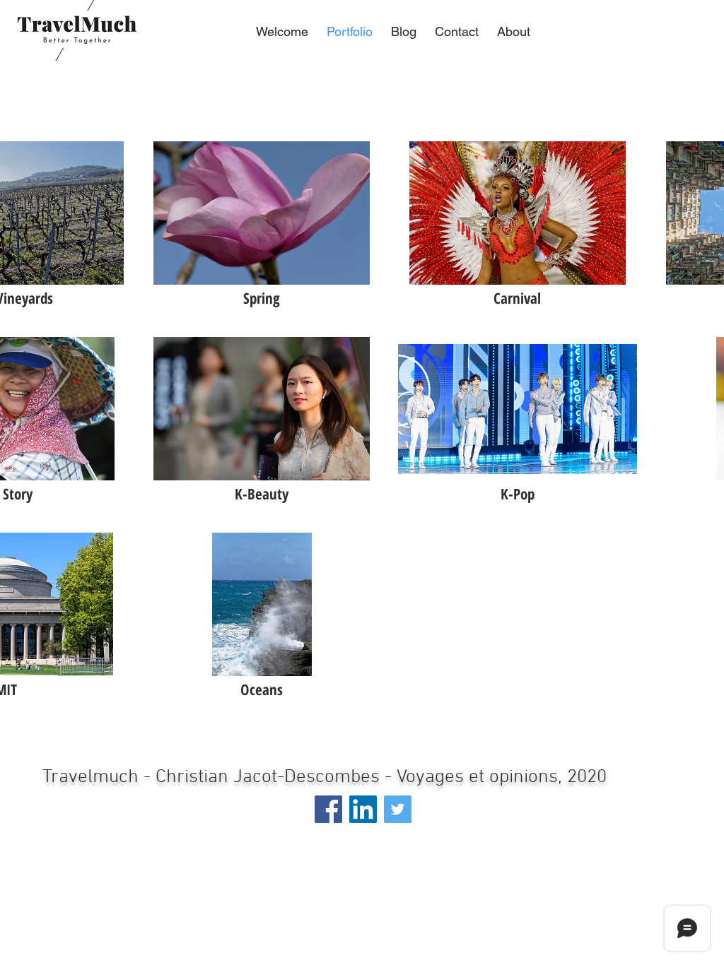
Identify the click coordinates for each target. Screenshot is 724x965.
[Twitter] (397, 809)
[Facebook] (328, 809)
